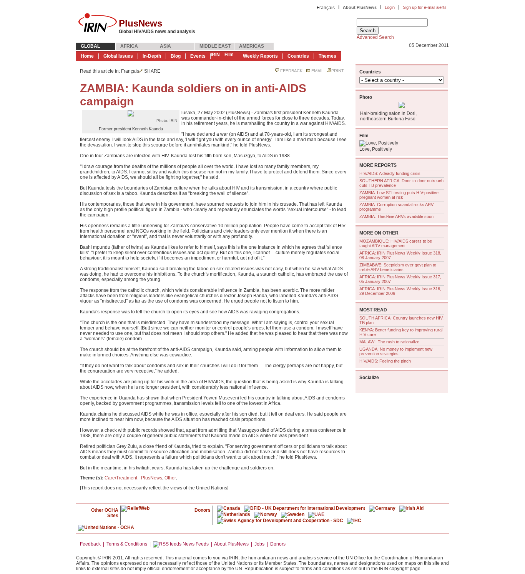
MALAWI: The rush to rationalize (389, 341)
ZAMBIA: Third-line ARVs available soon (396, 216)
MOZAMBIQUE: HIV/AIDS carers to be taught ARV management (395, 243)
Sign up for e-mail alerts (425, 7)
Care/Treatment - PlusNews (133, 478)
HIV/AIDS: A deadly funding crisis (389, 173)
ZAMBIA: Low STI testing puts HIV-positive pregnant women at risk (399, 195)
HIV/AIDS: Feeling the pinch (385, 361)
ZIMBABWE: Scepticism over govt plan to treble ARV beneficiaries (397, 267)
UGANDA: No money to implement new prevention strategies (395, 351)
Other (170, 478)
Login (390, 7)
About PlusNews (360, 7)
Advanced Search (375, 37)
